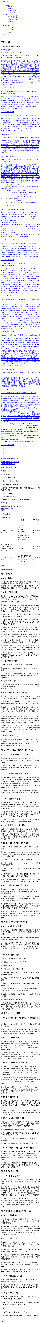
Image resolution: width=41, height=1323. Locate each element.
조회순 (8, 50)
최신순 (3, 50)
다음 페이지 (5, 458)
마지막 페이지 (14, 458)
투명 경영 (11, 12)
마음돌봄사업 (13, 20)
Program (7, 14)
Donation (7, 25)
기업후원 (11, 29)
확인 (3, 510)
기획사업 (11, 22)
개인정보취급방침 (13, 462)
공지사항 (11, 8)
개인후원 (11, 27)
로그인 (7, 34)
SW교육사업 (12, 16)
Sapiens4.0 (8, 5)
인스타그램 (11, 464)
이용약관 (4, 462)
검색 (21, 52)
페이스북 (4, 464)
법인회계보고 (13, 10)
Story (6, 24)
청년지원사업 (13, 18)
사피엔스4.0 (5, 1)
